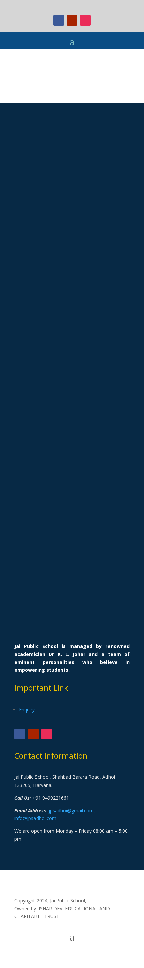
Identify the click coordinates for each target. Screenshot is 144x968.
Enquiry (27, 709)
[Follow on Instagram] (85, 20)
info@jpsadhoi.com (35, 818)
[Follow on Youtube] (72, 20)
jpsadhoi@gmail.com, (72, 810)
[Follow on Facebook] (58, 20)
